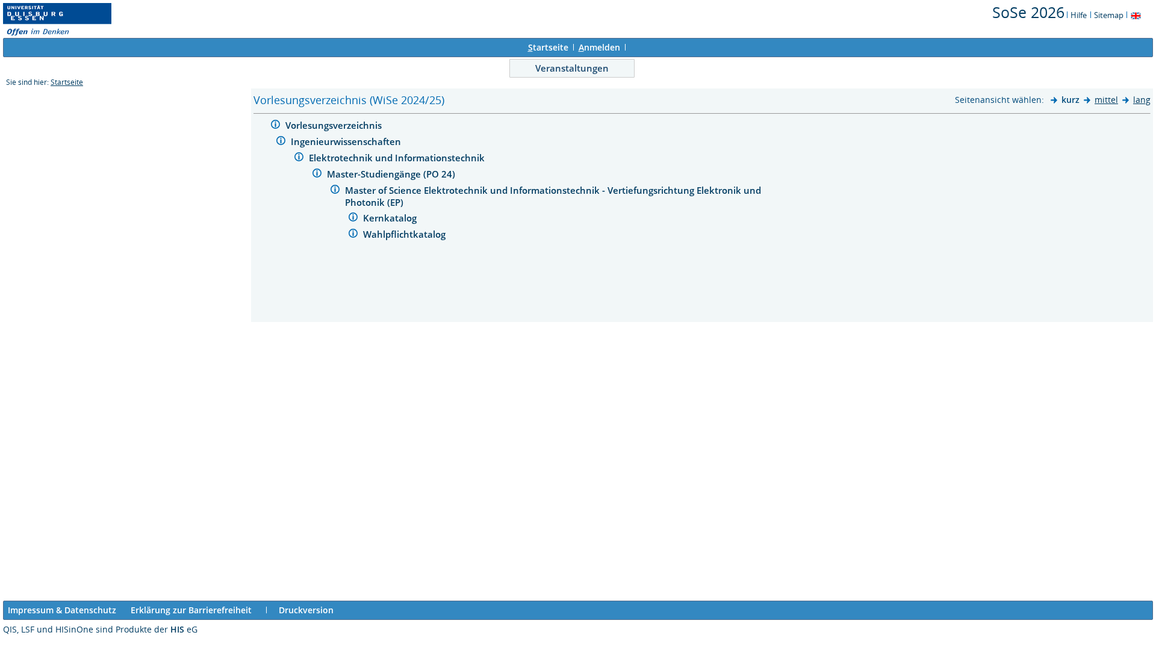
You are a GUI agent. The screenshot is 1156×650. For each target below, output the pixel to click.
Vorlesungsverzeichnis (334, 125)
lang (1142, 99)
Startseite (67, 82)
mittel (1106, 99)
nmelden (599, 47)
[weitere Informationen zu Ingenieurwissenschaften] (281, 142)
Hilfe (1079, 15)
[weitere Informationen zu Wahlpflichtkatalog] (353, 235)
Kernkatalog (391, 218)
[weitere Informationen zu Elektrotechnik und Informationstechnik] (299, 158)
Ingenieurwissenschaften (347, 141)
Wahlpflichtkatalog (405, 234)
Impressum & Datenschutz (62, 610)
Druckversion (306, 610)
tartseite (548, 47)
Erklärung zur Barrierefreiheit (191, 610)
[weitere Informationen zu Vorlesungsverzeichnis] (275, 126)
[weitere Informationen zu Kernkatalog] (353, 218)
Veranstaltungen (572, 68)
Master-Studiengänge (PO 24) (392, 174)
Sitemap (1108, 15)
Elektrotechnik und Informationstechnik (398, 158)
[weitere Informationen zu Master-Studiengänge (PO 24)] (317, 175)
